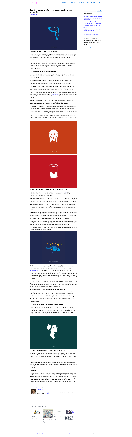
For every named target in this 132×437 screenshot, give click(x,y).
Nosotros (93, 2)
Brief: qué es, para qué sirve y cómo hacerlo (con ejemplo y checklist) (36, 419)
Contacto (99, 2)
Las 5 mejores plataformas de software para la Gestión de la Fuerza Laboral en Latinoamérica (93, 18)
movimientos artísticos (61, 192)
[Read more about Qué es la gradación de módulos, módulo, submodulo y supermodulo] (59, 411)
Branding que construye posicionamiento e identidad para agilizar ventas (91, 34)
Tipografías (73, 2)
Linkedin (48, 393)
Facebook (39, 433)
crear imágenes (54, 94)
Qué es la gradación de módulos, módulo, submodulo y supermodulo (58, 417)
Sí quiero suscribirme (89, 47)
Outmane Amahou (34, 270)
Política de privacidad (66, 433)
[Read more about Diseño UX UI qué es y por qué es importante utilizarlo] (48, 413)
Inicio (31, 387)
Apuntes (35, 387)
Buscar (99, 10)
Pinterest (44, 433)
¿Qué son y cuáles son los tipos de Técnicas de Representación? (69, 418)
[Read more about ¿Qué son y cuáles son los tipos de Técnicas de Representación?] (70, 412)
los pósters (45, 361)
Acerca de (74, 433)
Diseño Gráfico (65, 2)
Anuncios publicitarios (83, 2)
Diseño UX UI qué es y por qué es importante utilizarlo (47, 421)
